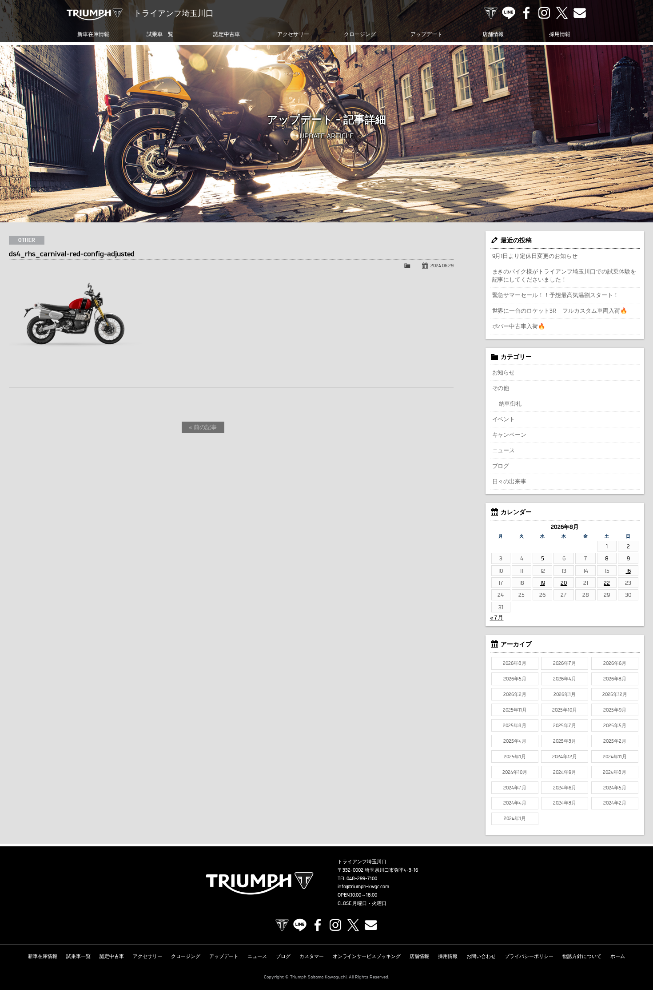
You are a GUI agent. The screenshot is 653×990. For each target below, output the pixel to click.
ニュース (503, 450)
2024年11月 (615, 756)
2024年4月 (514, 803)
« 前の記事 (203, 427)
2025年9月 (614, 710)
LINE (508, 13)
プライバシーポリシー (529, 956)
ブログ (501, 465)
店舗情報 (493, 34)
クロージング (360, 34)
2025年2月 (614, 741)
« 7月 (497, 617)
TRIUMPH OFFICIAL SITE (491, 13)
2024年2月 (614, 803)
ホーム (617, 956)
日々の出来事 (509, 481)
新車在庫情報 (93, 34)
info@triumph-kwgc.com (363, 886)
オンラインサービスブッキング (367, 956)
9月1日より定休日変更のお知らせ (535, 255)
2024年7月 (514, 788)
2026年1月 (564, 694)
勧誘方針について (581, 956)
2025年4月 (514, 741)
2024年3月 (564, 803)
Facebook (526, 13)
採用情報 (559, 34)
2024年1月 (515, 818)
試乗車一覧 (160, 34)
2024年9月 (564, 772)
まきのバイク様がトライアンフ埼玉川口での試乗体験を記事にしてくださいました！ (564, 275)
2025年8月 (514, 725)
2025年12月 (614, 694)
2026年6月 (614, 663)
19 (542, 582)
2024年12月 (564, 756)
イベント (503, 419)
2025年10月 (564, 710)
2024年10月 (514, 772)
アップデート (426, 34)
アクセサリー (293, 34)
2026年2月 (514, 694)
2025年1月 (515, 756)
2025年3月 (564, 741)
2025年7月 (564, 725)
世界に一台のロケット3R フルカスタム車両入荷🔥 (560, 310)
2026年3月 (614, 679)
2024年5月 (614, 788)
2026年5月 (514, 679)
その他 (501, 387)
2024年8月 (614, 772)
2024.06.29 (442, 265)
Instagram (544, 13)
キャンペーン (509, 434)
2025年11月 (515, 710)
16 (628, 570)
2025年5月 (614, 725)
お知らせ (503, 372)
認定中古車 (226, 34)
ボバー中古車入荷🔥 (518, 326)
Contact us (579, 13)
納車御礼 (510, 403)
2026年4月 (564, 679)
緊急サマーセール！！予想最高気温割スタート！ (555, 294)
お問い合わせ (481, 956)
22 (607, 582)
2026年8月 (514, 663)
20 (564, 582)
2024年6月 (564, 788)
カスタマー (311, 956)
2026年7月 (564, 663)
